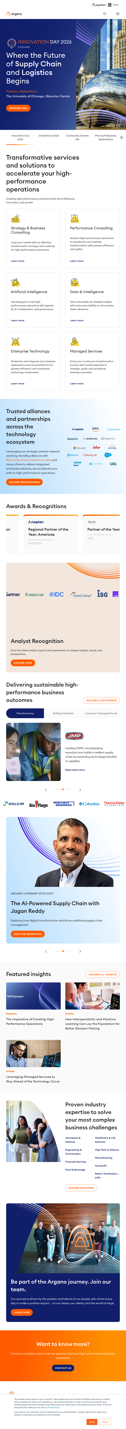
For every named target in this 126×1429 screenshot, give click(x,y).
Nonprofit (100, 1165)
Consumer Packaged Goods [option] (63, 713)
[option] (63, 74)
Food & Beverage (75, 1169)
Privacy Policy (53, 1407)
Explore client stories (101, 700)
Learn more (22, 1312)
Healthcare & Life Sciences (105, 1139)
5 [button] (69, 789)
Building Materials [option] (25, 713)
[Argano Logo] (14, 14)
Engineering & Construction (73, 1151)
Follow (115, 5)
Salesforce (37, 460)
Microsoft (12, 460)
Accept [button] (92, 1422)
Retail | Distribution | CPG (106, 1175)
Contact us (63, 1368)
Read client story (75, 766)
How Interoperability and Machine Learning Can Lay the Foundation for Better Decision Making (92, 1023)
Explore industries (81, 1187)
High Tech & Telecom (107, 1149)
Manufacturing (103, 1157)
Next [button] (80, 790)
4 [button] (66, 789)
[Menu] (118, 14)
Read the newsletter (28, 926)
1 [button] (57, 789)
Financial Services (75, 1161)
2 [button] (60, 789)
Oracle (24, 460)
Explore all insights (103, 974)
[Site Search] (107, 14)
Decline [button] (105, 1422)
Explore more (23, 662)
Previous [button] (46, 790)
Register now (18, 108)
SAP (47, 460)
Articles (69, 1013)
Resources (11, 1013)
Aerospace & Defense (73, 1139)
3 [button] (63, 789)
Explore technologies (24, 482)
